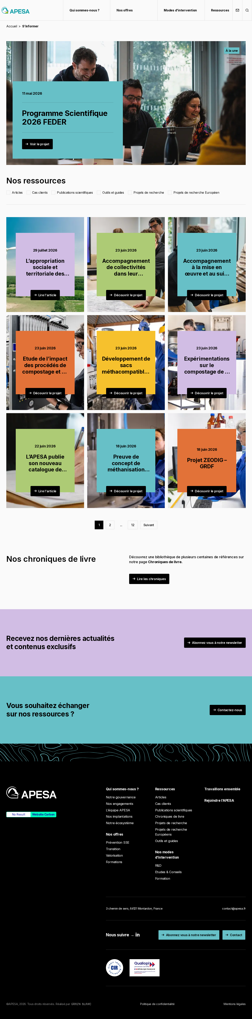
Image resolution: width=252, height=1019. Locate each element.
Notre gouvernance (121, 797)
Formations (114, 862)
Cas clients (163, 804)
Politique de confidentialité (157, 1004)
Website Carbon (43, 814)
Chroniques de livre (169, 816)
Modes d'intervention (180, 10)
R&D (158, 865)
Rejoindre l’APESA (219, 800)
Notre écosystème (120, 823)
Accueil (11, 26)
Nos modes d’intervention (167, 854)
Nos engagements (119, 804)
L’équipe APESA (118, 810)
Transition (113, 849)
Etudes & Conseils (168, 872)
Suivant (149, 525)
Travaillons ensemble (222, 789)
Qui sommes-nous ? (84, 10)
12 (132, 525)
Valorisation (114, 855)
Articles (160, 797)
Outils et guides (166, 841)
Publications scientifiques (173, 810)
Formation (162, 878)
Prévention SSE (118, 842)
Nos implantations (119, 816)
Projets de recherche (171, 823)
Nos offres (125, 10)
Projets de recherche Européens (171, 831)
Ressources (220, 10)
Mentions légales (234, 1004)
